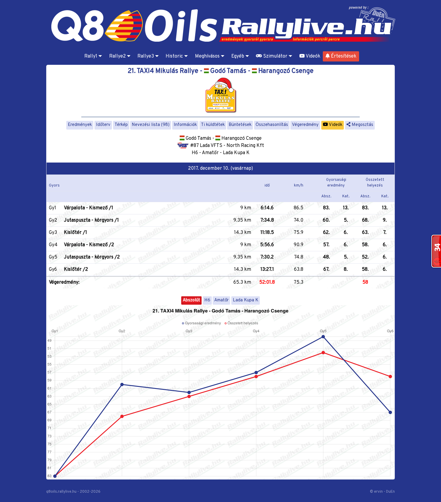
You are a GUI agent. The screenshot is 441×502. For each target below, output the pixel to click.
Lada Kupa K (245, 300)
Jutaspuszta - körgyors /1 (91, 220)
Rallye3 (145, 56)
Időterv (103, 125)
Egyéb (237, 56)
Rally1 (90, 56)
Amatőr (221, 300)
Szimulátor (274, 56)
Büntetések (240, 125)
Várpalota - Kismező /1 (88, 208)
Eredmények (80, 125)
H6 (207, 300)
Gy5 (53, 257)
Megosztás (361, 125)
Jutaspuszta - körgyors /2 (92, 257)
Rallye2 (117, 56)
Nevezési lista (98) (151, 125)
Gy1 (52, 208)
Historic (174, 56)
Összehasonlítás (272, 125)
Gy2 (53, 220)
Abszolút (191, 300)
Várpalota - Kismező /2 (89, 245)
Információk (185, 125)
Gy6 (53, 270)
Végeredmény (305, 125)
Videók (312, 56)
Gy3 (53, 233)
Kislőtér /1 (75, 233)
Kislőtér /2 (76, 270)
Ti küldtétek (213, 125)
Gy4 (53, 245)
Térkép (121, 125)
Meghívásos (207, 56)
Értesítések (343, 56)
